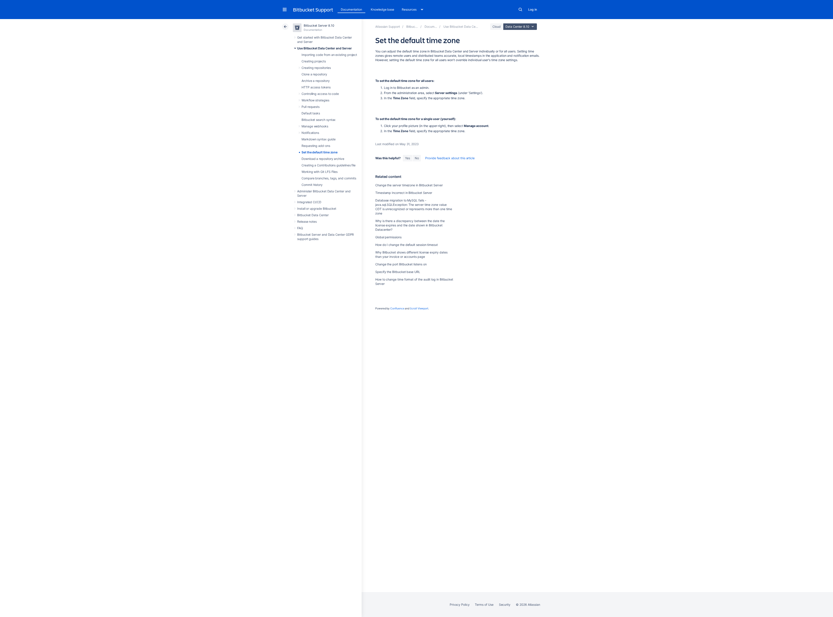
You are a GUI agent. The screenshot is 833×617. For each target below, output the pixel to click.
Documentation (351, 9)
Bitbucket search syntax (319, 120)
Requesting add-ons (316, 146)
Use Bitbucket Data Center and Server (324, 48)
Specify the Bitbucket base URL (397, 272)
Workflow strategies (315, 100)
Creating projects (314, 61)
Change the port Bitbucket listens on (400, 264)
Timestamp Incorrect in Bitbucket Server (403, 193)
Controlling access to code (320, 94)
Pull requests (311, 107)
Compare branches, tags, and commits (329, 178)
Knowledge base (382, 9)
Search (520, 9)
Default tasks (311, 113)
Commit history (312, 185)
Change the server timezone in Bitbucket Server (409, 185)
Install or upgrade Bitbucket (316, 208)
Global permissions (388, 237)
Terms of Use (484, 604)
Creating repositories (316, 68)
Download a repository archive (323, 159)
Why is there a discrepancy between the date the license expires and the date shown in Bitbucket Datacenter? (410, 225)
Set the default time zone (320, 152)
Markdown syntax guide (319, 139)
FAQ (300, 228)
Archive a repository (316, 81)
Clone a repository (314, 74)
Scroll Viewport (419, 308)
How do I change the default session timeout (406, 245)
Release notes (307, 221)
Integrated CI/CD (309, 202)
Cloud (496, 26)
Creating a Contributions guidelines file (329, 165)
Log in (532, 9)
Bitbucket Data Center (313, 215)
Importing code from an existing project (329, 55)
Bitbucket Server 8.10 (319, 25)
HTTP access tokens (316, 87)
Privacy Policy (459, 604)
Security (504, 604)
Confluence (397, 308)
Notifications (310, 133)
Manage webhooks (315, 126)
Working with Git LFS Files (320, 172)
